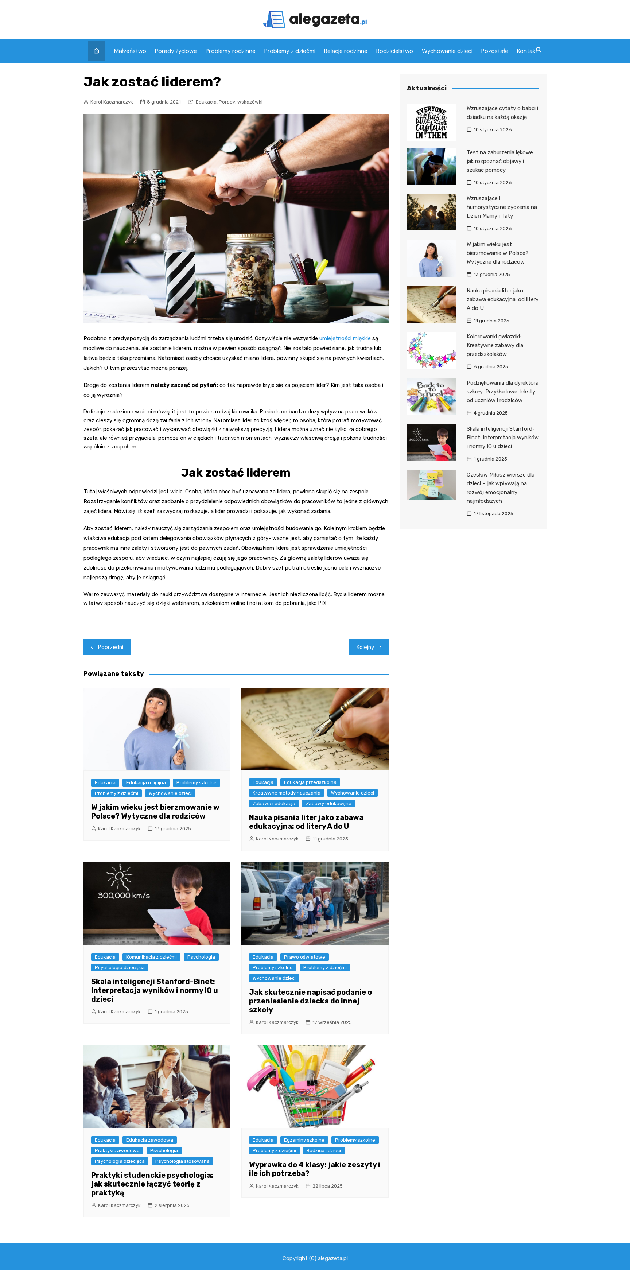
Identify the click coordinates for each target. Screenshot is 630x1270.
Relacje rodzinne (346, 51)
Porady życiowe (176, 51)
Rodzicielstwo (394, 51)
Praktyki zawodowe (117, 1150)
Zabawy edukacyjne (328, 803)
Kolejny (365, 647)
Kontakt (527, 51)
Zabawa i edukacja (274, 803)
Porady (227, 102)
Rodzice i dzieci (324, 1150)
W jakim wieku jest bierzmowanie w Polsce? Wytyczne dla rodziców (155, 811)
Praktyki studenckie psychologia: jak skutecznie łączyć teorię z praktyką (152, 1184)
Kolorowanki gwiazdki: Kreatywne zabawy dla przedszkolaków (495, 345)
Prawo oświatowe (304, 957)
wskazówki (249, 102)
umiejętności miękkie (345, 338)
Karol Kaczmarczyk (111, 102)
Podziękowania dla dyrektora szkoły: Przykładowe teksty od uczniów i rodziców (502, 392)
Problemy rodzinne (231, 51)
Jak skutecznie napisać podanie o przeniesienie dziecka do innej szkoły (310, 1001)
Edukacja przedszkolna (310, 782)
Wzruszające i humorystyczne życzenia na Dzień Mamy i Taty (502, 207)
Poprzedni (110, 647)
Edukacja (206, 102)
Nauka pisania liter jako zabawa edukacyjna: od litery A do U (306, 822)
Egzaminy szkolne (304, 1140)
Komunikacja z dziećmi (151, 957)
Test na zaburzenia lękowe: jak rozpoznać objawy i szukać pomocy (500, 161)
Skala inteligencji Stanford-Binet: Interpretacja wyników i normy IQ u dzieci (154, 990)
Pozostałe (494, 51)
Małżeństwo (130, 51)
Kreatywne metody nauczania (286, 793)
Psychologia (201, 957)
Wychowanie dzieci (447, 51)
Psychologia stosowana (182, 1161)
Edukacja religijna (146, 782)
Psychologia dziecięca (120, 967)
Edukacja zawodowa (149, 1140)
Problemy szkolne (196, 782)
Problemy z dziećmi (289, 51)
